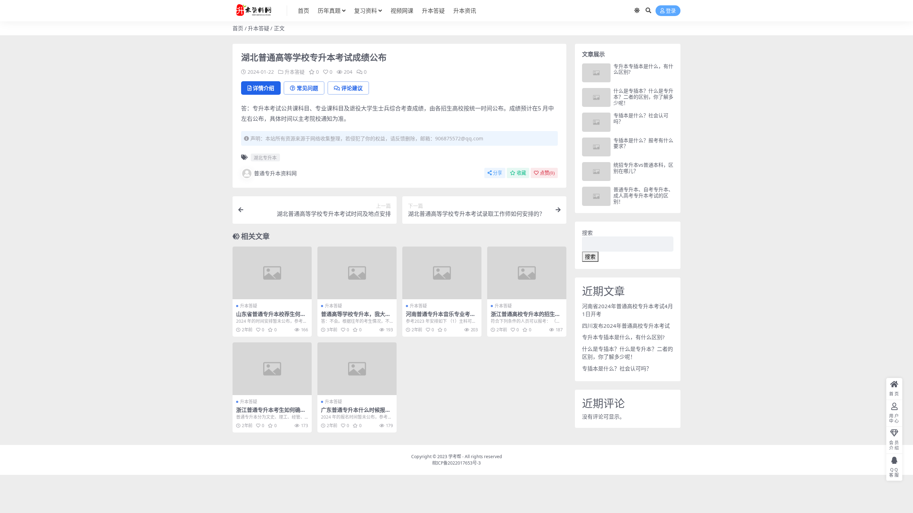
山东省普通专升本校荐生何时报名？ (271, 317)
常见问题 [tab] (307, 88)
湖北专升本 (265, 157)
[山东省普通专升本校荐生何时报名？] (272, 273)
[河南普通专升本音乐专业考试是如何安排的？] (441, 273)
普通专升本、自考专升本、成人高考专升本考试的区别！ (643, 195)
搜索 (587, 232)
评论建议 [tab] (352, 88)
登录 (671, 11)
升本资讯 (464, 11)
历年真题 (329, 11)
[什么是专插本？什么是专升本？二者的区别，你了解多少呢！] (596, 97)
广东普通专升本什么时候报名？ (353, 413)
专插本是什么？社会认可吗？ (640, 118)
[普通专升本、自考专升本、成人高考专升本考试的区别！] (596, 196)
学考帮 (454, 457)
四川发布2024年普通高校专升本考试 (626, 325)
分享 (497, 173)
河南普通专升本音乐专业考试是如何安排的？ (440, 317)
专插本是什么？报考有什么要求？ (643, 143)
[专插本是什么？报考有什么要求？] (596, 147)
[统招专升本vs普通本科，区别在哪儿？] (596, 171)
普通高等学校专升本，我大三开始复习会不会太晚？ (356, 317)
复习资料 (365, 11)
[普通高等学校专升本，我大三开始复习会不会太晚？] (357, 273)
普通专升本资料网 (275, 173)
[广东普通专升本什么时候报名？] (357, 368)
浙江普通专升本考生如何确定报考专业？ (271, 413)
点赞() (547, 173)
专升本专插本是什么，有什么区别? (643, 69)
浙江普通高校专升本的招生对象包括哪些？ (525, 317)
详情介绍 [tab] (263, 88)
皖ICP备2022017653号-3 (456, 463)
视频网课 (402, 11)
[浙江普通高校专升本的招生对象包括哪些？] (526, 273)
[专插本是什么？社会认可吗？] (596, 122)
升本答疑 (433, 11)
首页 (303, 11)
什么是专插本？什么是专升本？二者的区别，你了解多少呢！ (643, 96)
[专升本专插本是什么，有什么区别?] (596, 72)
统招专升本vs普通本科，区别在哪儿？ (643, 167)
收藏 (521, 173)
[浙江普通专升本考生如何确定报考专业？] (272, 368)
